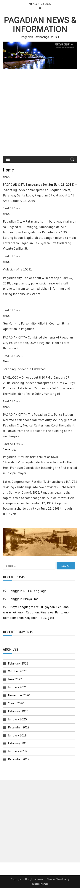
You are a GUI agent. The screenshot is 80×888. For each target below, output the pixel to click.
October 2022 (17, 671)
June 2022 (15, 679)
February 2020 (18, 711)
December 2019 (18, 727)
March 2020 (16, 703)
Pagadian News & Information (40, 24)
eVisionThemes (40, 883)
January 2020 (17, 719)
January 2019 (17, 735)
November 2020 (19, 695)
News (6, 177)
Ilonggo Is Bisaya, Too (24, 599)
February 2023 (18, 663)
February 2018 (18, 743)
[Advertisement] (40, 114)
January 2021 (17, 687)
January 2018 (17, 751)
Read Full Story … (13, 208)
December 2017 (19, 759)
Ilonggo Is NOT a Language (27, 591)
